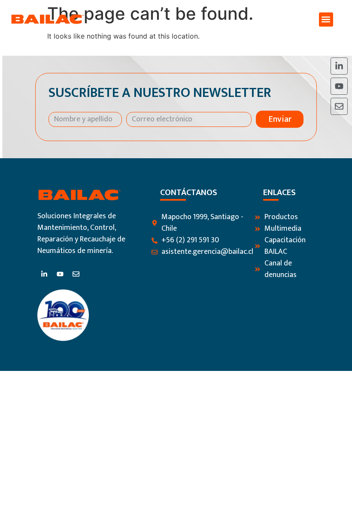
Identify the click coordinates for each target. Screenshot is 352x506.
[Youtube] (339, 86)
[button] (326, 19)
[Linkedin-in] (339, 66)
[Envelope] (339, 106)
